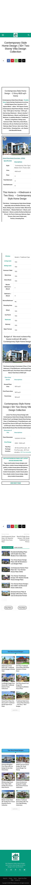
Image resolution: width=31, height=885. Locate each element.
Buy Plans (8, 608)
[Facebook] (8, 60)
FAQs (12, 880)
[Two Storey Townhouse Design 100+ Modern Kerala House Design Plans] (6, 577)
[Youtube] (24, 870)
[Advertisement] (15, 16)
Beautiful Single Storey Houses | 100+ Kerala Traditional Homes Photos (23, 539)
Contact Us (17, 880)
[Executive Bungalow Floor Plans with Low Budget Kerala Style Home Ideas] (8, 759)
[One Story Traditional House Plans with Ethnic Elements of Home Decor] (22, 660)
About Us (5, 878)
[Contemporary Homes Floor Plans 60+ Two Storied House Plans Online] (6, 569)
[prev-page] (3, 600)
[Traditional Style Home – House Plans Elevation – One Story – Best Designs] (22, 695)
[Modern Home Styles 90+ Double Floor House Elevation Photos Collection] (8, 794)
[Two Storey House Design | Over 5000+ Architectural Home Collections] (6, 585)
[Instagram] (11, 869)
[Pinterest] (12, 60)
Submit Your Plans (22, 878)
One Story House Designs (15, 651)
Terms (15, 878)
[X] (20, 60)
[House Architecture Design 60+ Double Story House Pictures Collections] (22, 777)
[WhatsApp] (16, 60)
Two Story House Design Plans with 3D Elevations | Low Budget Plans (19, 562)
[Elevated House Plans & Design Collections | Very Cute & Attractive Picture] (6, 593)
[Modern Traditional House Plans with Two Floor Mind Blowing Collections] (22, 794)
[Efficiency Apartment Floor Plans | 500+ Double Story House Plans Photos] (8, 777)
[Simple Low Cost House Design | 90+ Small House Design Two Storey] (22, 759)
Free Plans (22, 608)
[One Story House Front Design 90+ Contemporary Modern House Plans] (22, 678)
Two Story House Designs (15, 750)
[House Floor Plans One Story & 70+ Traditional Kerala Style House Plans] (8, 695)
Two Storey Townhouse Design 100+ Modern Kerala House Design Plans (19, 577)
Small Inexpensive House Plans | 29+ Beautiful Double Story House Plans (8, 539)
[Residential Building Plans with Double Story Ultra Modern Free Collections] (6, 553)
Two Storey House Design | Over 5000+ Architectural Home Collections (19, 585)
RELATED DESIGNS (7, 547)
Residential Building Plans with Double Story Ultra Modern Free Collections (19, 554)
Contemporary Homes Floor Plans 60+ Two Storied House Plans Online (19, 569)
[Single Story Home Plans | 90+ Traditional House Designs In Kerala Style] (8, 660)
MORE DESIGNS (18, 547)
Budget (7, 337)
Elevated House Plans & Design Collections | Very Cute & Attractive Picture (19, 593)
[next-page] (5, 600)
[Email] (23, 60)
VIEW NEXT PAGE (15, 483)
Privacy (10, 878)
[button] (2, 35)
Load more (14, 710)
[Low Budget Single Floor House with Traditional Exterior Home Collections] (8, 678)
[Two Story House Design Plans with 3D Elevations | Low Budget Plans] (6, 561)
